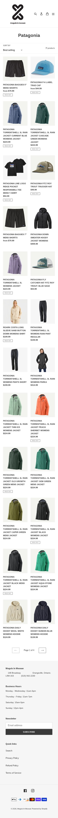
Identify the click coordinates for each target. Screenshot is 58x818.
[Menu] (53, 14)
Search (9, 750)
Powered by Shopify (39, 809)
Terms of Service (13, 773)
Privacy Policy (12, 758)
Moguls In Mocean (24, 809)
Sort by (6, 46)
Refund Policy (12, 765)
